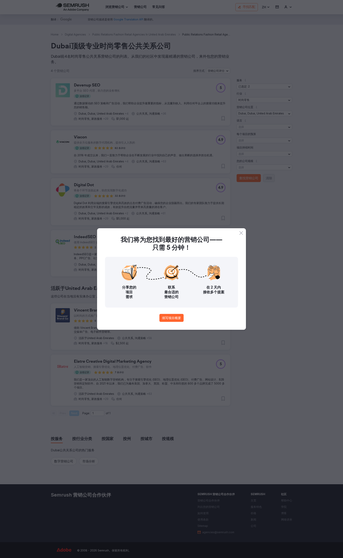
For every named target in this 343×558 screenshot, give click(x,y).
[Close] (241, 233)
